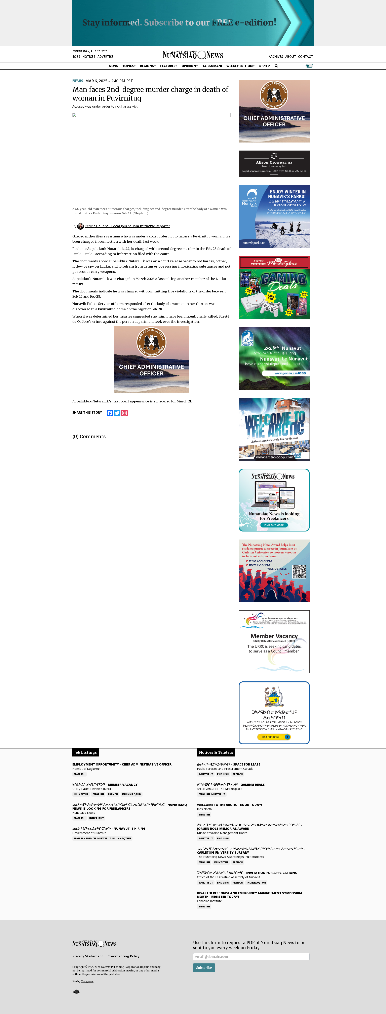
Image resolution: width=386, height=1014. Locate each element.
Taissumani (212, 66)
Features (167, 66)
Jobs (76, 57)
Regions (147, 66)
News (113, 66)
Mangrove (87, 981)
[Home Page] (193, 54)
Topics (128, 66)
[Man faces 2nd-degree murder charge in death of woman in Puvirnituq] (151, 158)
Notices (88, 57)
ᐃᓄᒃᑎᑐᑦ (265, 66)
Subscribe (204, 968)
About (290, 57)
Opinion (189, 66)
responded (133, 304)
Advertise (105, 57)
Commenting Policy (124, 956)
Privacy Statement (87, 956)
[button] (76, 991)
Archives (276, 57)
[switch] (309, 66)
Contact (305, 57)
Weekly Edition (239, 66)
